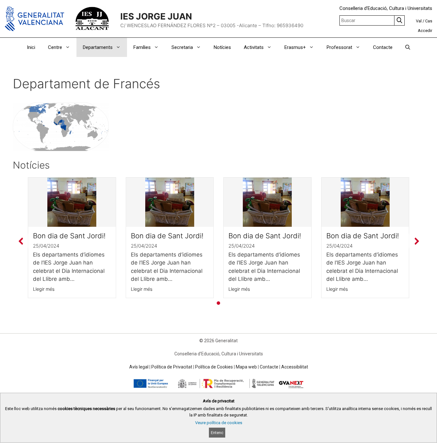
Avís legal (138, 366)
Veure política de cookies (218, 423)
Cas (428, 21)
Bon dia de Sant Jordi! (69, 236)
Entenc (217, 432)
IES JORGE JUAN (156, 16)
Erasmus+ (295, 47)
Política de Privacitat (171, 366)
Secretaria (182, 47)
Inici (31, 47)
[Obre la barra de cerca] (408, 47)
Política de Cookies (214, 366)
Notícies (222, 47)
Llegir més (43, 289)
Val (419, 21)
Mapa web (246, 366)
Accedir (425, 30)
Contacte (383, 47)
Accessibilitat (294, 366)
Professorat (339, 47)
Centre (55, 47)
